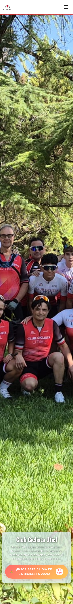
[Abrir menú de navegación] (66, 7)
